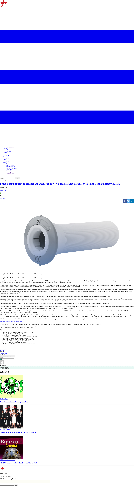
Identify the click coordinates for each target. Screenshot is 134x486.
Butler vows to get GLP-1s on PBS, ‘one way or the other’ (18, 432)
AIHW (2, 460)
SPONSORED (3, 190)
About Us (8, 171)
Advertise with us (10, 166)
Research (13, 460)
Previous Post (3, 349)
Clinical (5, 148)
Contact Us (9, 169)
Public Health (7, 460)
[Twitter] (128, 201)
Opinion (5, 154)
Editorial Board (10, 165)
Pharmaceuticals (6, 429)
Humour (5, 159)
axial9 (7, 149)
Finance (5, 157)
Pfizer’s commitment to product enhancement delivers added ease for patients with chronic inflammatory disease (60, 183)
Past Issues (8, 164)
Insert (16, 485)
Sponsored (2, 198)
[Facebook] (125, 201)
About (4, 162)
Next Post (2, 350)
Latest (7, 155)
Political (5, 152)
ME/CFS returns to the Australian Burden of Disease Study (19, 463)
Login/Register (10, 147)
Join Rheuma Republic (11, 168)
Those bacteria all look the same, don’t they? (14, 402)
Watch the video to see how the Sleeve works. (11, 321)
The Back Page (4, 399)
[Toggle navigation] (2, 8)
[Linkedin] (132, 201)
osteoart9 (8, 151)
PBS (1, 429)
